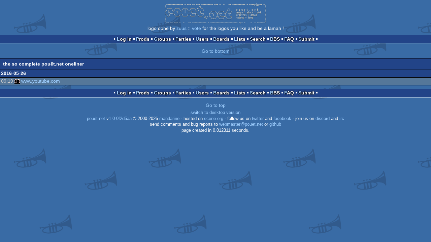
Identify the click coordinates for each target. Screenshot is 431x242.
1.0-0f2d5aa (120, 118)
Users (202, 39)
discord (323, 118)
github (275, 124)
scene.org (213, 118)
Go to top (216, 105)
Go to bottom (216, 51)
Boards (221, 39)
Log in (124, 39)
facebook (282, 118)
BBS (275, 39)
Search (258, 39)
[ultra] (17, 81)
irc (341, 118)
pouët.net (96, 118)
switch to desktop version (215, 112)
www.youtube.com (40, 81)
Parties (183, 39)
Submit (306, 39)
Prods (143, 39)
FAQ (289, 39)
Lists (239, 39)
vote (196, 28)
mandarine (169, 118)
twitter (258, 118)
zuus (181, 28)
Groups (162, 39)
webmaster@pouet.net (241, 124)
